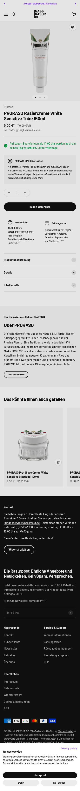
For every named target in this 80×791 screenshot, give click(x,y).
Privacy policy (69, 748)
